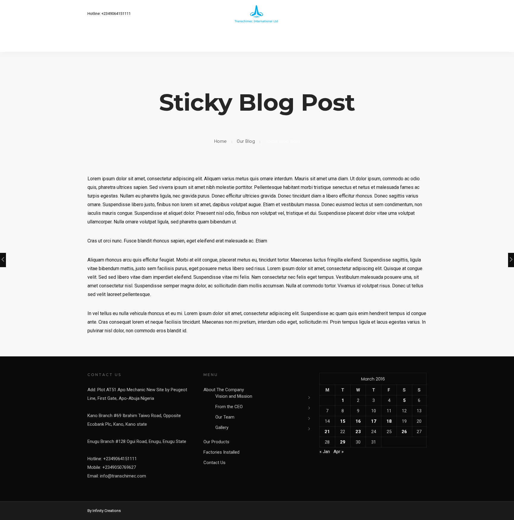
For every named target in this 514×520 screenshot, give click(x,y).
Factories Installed (221, 452)
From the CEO (229, 406)
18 (389, 421)
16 (358, 421)
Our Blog (246, 141)
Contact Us (214, 462)
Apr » (338, 451)
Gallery (221, 427)
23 (358, 431)
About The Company (223, 389)
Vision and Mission (233, 396)
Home (220, 141)
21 (327, 431)
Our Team (224, 417)
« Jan (324, 451)
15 (342, 421)
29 (342, 442)
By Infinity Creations (104, 510)
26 (404, 431)
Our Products (216, 441)
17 (373, 421)
